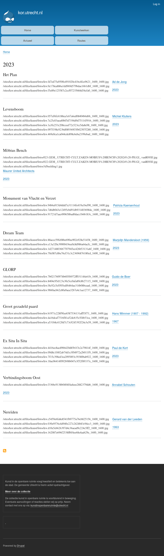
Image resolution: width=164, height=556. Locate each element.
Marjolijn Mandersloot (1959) (131, 240)
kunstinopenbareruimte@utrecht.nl (49, 505)
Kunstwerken (81, 30)
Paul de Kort (120, 348)
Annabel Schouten (123, 385)
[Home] (8, 17)
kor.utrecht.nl (30, 12)
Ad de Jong (119, 82)
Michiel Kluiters (121, 116)
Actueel (27, 40)
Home (27, 30)
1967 (115, 321)
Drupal (21, 545)
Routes (81, 40)
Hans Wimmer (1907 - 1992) (130, 313)
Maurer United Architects (18, 171)
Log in (156, 4)
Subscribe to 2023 (4, 451)
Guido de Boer (121, 276)
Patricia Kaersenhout (126, 205)
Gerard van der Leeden (127, 419)
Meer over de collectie (17, 491)
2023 (115, 89)
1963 (115, 427)
